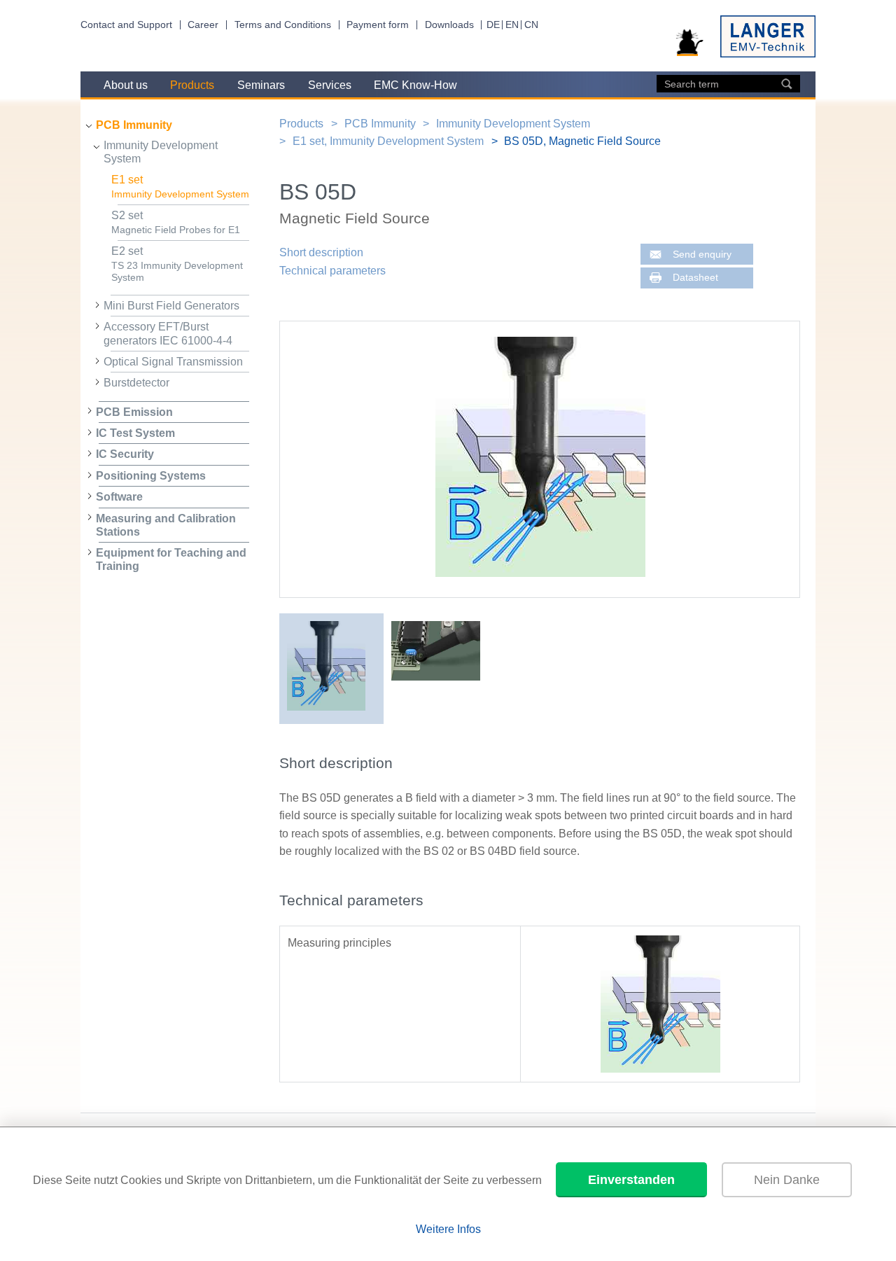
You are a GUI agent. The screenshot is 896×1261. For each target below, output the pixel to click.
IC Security (125, 454)
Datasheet (695, 277)
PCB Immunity (134, 125)
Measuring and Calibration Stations (166, 525)
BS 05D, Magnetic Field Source (582, 141)
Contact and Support (126, 25)
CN (531, 25)
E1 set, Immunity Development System (388, 141)
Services (329, 85)
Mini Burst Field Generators (171, 306)
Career (203, 25)
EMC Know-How (415, 85)
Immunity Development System (161, 152)
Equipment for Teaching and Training (171, 559)
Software (119, 497)
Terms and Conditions (282, 25)
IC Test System (135, 433)
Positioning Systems (151, 476)
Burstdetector (136, 383)
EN (512, 25)
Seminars (261, 85)
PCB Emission (134, 412)
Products (192, 85)
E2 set (177, 264)
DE (493, 25)
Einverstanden (631, 1180)
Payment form (377, 25)
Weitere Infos (448, 1229)
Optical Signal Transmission (173, 362)
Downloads (449, 25)
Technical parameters (332, 271)
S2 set (175, 222)
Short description (321, 252)
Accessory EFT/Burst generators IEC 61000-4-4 (168, 333)
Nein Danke (787, 1180)
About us (126, 85)
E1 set (180, 187)
